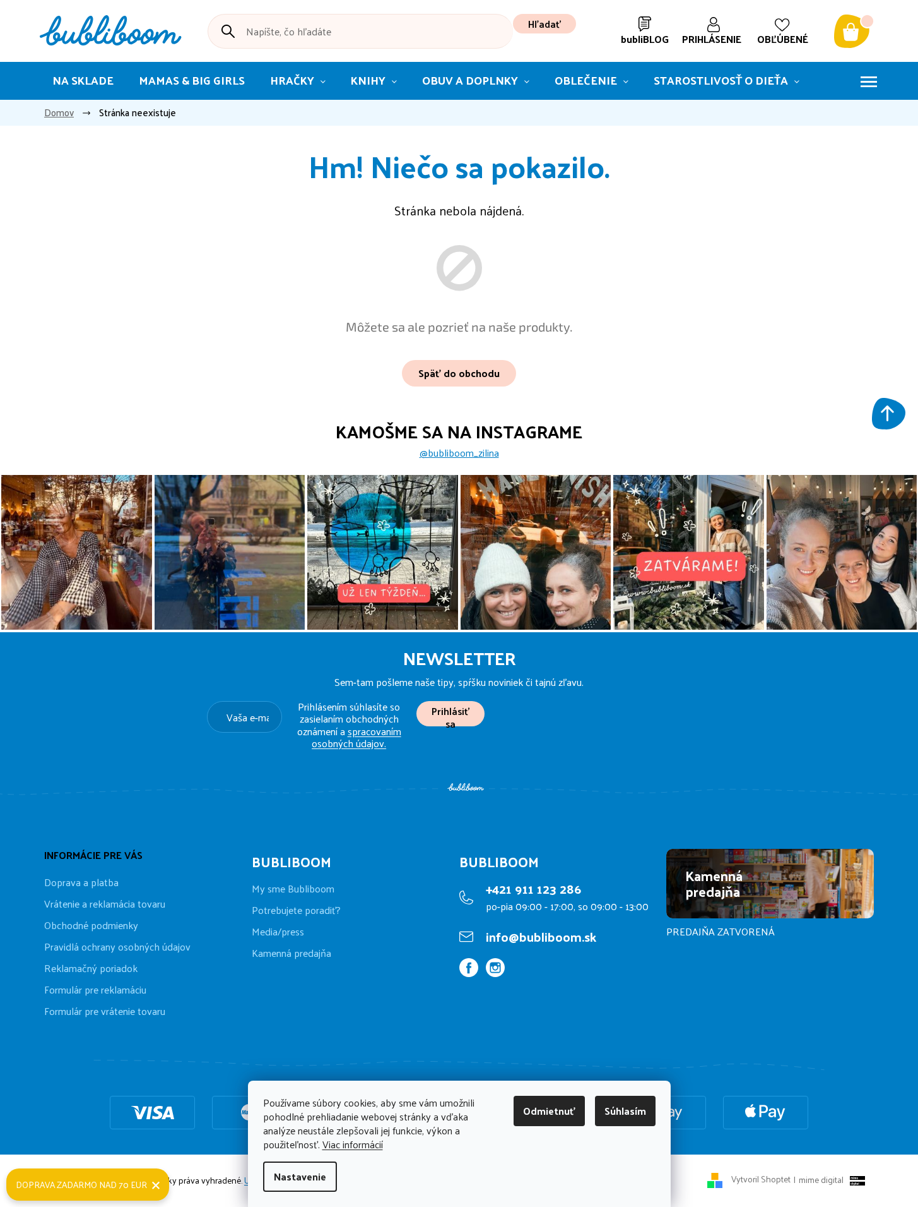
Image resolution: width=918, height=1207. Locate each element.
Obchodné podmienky (91, 925)
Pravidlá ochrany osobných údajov (117, 946)
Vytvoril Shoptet (761, 1179)
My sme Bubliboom (293, 889)
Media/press (278, 931)
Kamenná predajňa (291, 953)
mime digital (819, 1179)
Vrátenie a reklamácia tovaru (104, 903)
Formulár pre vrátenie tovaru (104, 1011)
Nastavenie (300, 1176)
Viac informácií (352, 1144)
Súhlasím (625, 1111)
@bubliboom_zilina (459, 453)
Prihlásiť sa (450, 714)
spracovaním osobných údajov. (356, 737)
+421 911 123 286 (533, 889)
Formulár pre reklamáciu (95, 989)
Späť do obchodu (459, 373)
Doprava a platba (81, 882)
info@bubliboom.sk (541, 937)
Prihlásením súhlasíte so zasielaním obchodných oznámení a (349, 724)
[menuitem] (83, 81)
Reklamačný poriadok (91, 968)
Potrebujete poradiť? (296, 910)
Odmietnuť (549, 1111)
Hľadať (544, 24)
